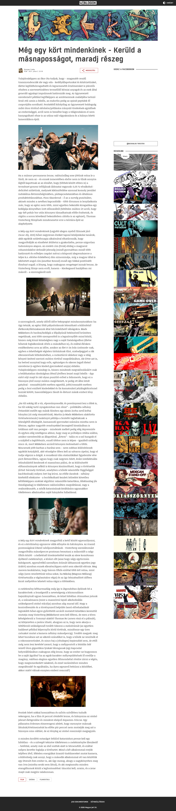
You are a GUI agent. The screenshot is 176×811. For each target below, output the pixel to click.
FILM (25, 71)
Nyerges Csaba (29, 69)
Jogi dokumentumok (79, 802)
